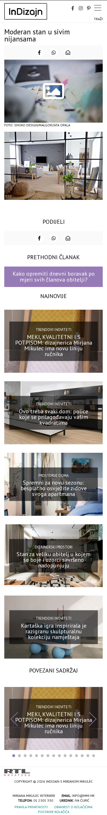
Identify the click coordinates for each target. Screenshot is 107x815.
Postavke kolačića (53, 812)
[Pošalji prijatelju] (68, 52)
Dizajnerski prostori (53, 546)
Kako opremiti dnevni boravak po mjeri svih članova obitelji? (54, 276)
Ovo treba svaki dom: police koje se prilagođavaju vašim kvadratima (53, 416)
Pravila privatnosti (31, 807)
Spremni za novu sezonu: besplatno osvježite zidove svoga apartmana (54, 488)
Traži (98, 19)
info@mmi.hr (83, 795)
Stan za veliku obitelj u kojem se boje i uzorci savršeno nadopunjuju (53, 559)
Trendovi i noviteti (53, 329)
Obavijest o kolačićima (73, 807)
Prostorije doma (54, 475)
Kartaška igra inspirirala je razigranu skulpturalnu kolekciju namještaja (53, 631)
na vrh (97, 770)
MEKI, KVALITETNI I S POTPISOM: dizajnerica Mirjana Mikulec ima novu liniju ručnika (53, 345)
